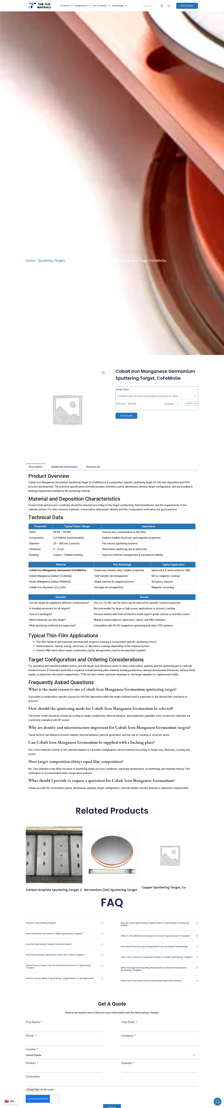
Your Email (128, 1022)
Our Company (100, 5)
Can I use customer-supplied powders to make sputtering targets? (157, 957)
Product (31, 1063)
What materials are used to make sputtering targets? (54, 933)
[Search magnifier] (162, 6)
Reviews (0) (93, 467)
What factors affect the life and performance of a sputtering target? (58, 966)
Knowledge (117, 5)
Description (35, 467)
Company (127, 1035)
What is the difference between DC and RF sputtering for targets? (155, 935)
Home (30, 260)
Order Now (122, 389)
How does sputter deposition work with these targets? (55, 954)
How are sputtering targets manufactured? (49, 944)
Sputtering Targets (51, 260)
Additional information (64, 467)
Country (31, 1049)
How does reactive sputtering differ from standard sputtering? (154, 946)
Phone (30, 1035)
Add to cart (192, 403)
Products (64, 5)
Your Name (33, 1022)
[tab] (35, 467)
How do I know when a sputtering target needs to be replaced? (60, 978)
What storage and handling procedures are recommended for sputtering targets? (154, 969)
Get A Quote (187, 5)
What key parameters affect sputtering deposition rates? (151, 980)
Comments (33, 1076)
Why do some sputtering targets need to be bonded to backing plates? (155, 924)
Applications (81, 5)
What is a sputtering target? (41, 922)
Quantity (126, 1063)
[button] (64, 925)
